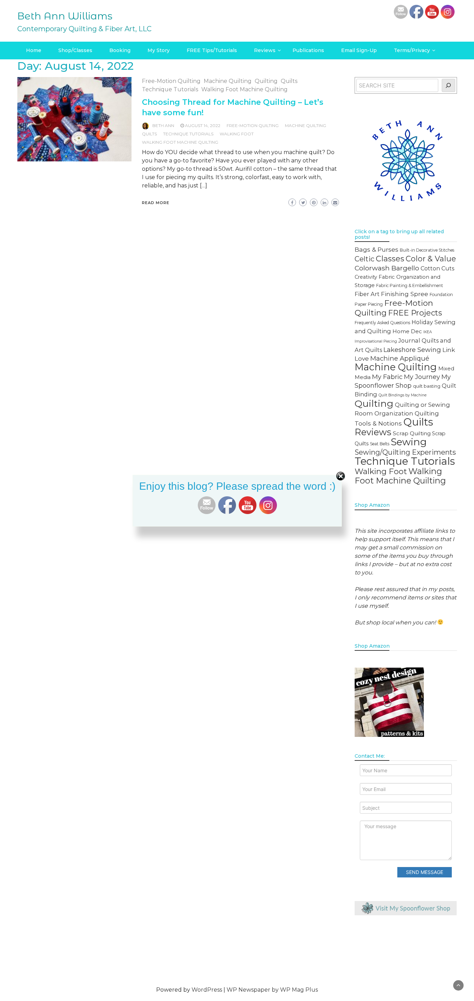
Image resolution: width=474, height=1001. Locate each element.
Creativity (366, 277)
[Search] (448, 85)
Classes (390, 258)
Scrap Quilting (412, 433)
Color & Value (431, 258)
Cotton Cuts (437, 268)
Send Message (424, 872)
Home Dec (407, 331)
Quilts (289, 81)
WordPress (207, 989)
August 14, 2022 (202, 125)
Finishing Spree (404, 293)
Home (33, 50)
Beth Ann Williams (64, 16)
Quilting (266, 81)
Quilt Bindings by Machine (402, 395)
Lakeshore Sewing (412, 350)
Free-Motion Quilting (171, 81)
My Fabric (387, 377)
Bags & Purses (376, 249)
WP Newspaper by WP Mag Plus (272, 989)
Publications (308, 50)
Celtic (364, 259)
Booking (119, 50)
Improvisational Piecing (376, 341)
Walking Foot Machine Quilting (244, 89)
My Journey (422, 377)
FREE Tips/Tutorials (212, 50)
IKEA (427, 332)
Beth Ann (163, 125)
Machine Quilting (228, 81)
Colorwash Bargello (387, 268)
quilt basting (426, 386)
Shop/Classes (75, 50)
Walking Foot (237, 133)
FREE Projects (415, 313)
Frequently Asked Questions (382, 322)
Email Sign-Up (359, 50)
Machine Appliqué (399, 358)
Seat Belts (379, 443)
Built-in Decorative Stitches (427, 250)
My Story (158, 50)
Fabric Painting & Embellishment (409, 285)
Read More (155, 202)
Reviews (265, 50)
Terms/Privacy (412, 50)
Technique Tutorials (170, 89)
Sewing (409, 442)
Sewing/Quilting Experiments (405, 452)
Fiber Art (367, 294)
